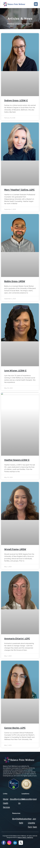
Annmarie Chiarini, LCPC (17, 638)
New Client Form (30, 823)
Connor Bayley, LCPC (14, 728)
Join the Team (35, 823)
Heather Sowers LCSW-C (16, 460)
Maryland (33, 799)
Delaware (25, 799)
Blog (16, 799)
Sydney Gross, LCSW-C (16, 100)
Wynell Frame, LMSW (15, 549)
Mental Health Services (6, 803)
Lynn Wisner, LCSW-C (15, 370)
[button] (36, 4)
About (12, 799)
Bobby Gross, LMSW (14, 281)
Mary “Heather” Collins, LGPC (19, 189)
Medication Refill (23, 821)
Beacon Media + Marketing (25, 837)
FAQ (17, 819)
